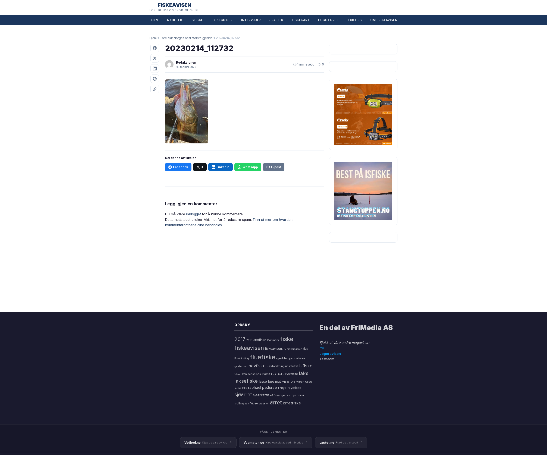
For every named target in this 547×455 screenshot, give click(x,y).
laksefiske (246, 381)
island (237, 374)
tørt (247, 403)
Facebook (180, 167)
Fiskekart (301, 20)
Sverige (279, 395)
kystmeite (291, 374)
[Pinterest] (154, 78)
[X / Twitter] (154, 58)
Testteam (326, 359)
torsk (301, 395)
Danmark (273, 340)
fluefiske (262, 357)
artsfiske (259, 340)
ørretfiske (292, 403)
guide (238, 366)
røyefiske (294, 387)
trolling (239, 403)
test (288, 395)
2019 (249, 340)
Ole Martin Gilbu (301, 381)
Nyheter (174, 20)
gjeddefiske (296, 358)
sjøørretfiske (263, 395)
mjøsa (286, 381)
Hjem (154, 20)
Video (254, 403)
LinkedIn (222, 167)
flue (306, 349)
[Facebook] (154, 48)
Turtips (355, 20)
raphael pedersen (263, 387)
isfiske (305, 365)
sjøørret (243, 394)
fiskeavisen (249, 347)
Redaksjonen (186, 62)
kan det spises (251, 374)
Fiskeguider (222, 20)
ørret (276, 402)
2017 (239, 339)
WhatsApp (250, 167)
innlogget (193, 214)
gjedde (281, 358)
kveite (266, 374)
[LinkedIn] (154, 68)
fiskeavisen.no (275, 349)
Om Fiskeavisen (383, 20)
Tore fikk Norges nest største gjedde (186, 38)
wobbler (264, 403)
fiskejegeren (294, 348)
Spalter (276, 20)
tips (294, 395)
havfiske (257, 365)
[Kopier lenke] (154, 89)
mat (278, 381)
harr (245, 366)
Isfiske (197, 20)
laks (303, 373)
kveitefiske (277, 374)
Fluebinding (241, 358)
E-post (276, 167)
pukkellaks (240, 387)
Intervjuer (251, 20)
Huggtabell (328, 20)
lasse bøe (266, 381)
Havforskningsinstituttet (282, 366)
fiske (286, 339)
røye (283, 387)
